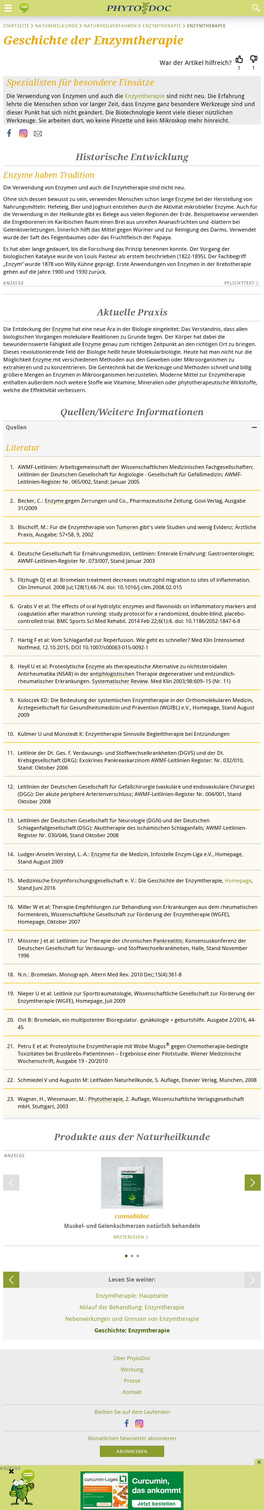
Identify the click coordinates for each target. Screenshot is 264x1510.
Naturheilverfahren (110, 26)
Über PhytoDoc (132, 1358)
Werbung (132, 1369)
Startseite (16, 26)
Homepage (238, 880)
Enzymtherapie (162, 26)
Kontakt (132, 1392)
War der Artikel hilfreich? (196, 62)
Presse (132, 1380)
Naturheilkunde (56, 26)
